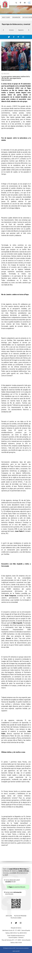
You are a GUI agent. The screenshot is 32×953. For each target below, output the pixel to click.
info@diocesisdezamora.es (18, 935)
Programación (16, 17)
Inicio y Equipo (6, 17)
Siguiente (21, 30)
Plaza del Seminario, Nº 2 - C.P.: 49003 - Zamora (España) (16, 940)
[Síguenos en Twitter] (16, 923)
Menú (29, 3)
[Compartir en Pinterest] (18, 37)
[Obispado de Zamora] (6, 2)
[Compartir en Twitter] (9, 37)
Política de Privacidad (20, 915)
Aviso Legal (9, 915)
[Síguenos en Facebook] (11, 923)
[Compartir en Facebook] (13, 37)
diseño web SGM (16, 951)
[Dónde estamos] (20, 2)
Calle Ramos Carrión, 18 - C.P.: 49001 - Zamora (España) (16, 930)
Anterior (11, 30)
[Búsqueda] (16, 2)
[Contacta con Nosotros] (24, 2)
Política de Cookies (16, 918)
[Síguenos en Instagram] (20, 923)
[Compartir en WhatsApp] (23, 37)
